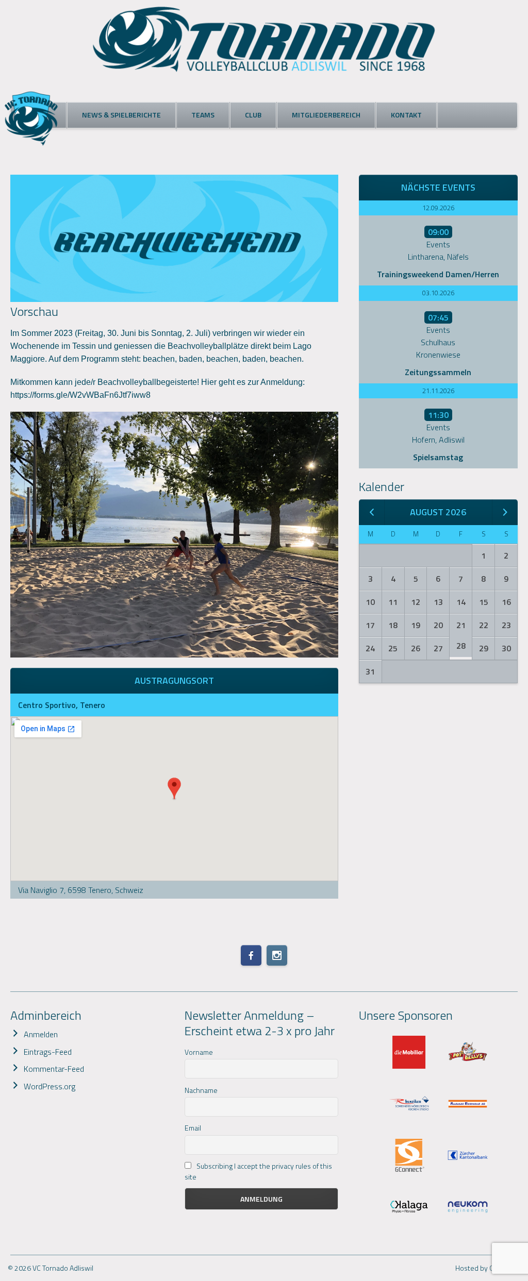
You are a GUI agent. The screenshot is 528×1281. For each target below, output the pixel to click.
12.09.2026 (438, 208)
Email (193, 1127)
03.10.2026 (438, 293)
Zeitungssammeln (438, 372)
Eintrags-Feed (48, 1052)
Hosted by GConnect (487, 1267)
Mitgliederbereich (326, 114)
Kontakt (406, 114)
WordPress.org (49, 1086)
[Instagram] (277, 955)
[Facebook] (251, 955)
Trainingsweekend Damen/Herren (438, 274)
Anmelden (41, 1034)
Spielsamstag (438, 457)
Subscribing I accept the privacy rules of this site (258, 1171)
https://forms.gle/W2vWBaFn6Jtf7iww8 (80, 395)
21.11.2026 (438, 390)
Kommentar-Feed (54, 1069)
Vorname (199, 1052)
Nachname (201, 1090)
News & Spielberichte (121, 114)
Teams (202, 114)
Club (253, 114)
